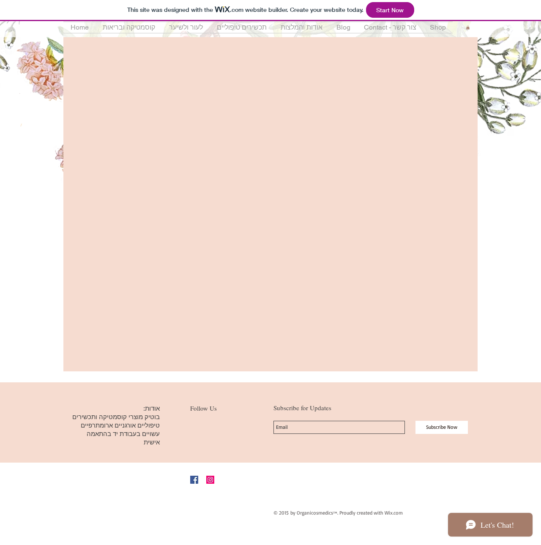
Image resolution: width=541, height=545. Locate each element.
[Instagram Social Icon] (210, 480)
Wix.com (394, 513)
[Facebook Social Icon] (194, 480)
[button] (129, 27)
